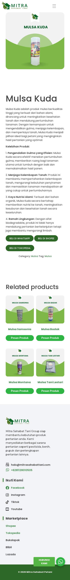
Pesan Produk (19, 338)
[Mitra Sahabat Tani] (25, 5)
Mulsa (34, 256)
